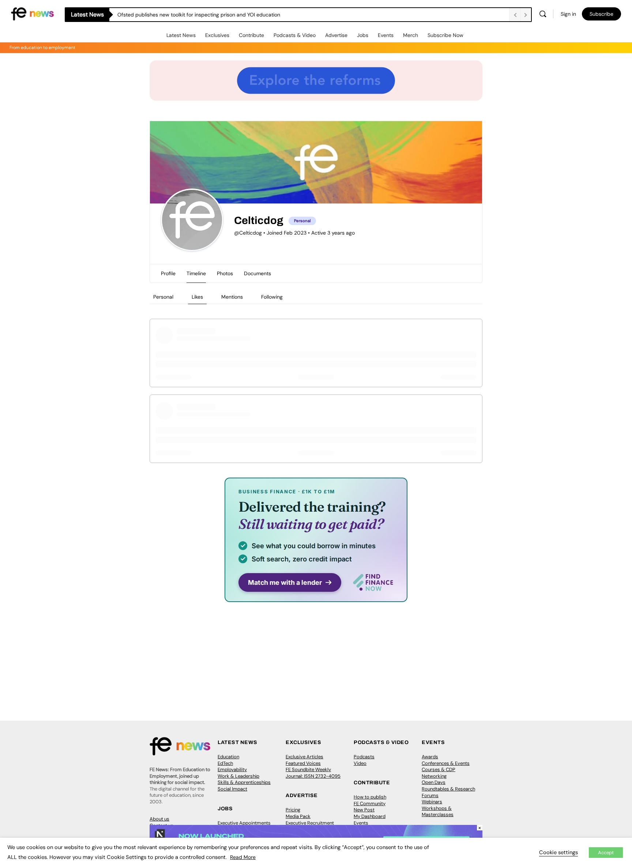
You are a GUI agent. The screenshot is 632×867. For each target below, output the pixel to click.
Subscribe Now (445, 35)
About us (159, 819)
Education (228, 757)
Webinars (432, 802)
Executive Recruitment (310, 823)
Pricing (293, 810)
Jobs (362, 35)
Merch (410, 35)
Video (360, 763)
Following (272, 297)
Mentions (232, 297)
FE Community (369, 803)
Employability (232, 769)
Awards (430, 757)
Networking (434, 776)
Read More (243, 857)
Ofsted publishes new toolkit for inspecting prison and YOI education (198, 14)
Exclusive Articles (304, 757)
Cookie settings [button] (558, 852)
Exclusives (217, 35)
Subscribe (601, 14)
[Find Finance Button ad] (316, 597)
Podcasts (364, 757)
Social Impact (232, 789)
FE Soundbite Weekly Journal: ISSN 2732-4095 (313, 772)
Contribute (251, 35)
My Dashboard (369, 816)
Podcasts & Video (295, 35)
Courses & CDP (438, 769)
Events (386, 35)
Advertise (336, 35)
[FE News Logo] (32, 13)
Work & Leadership (238, 776)
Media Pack (298, 816)
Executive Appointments (244, 823)
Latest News (181, 35)
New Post (364, 810)
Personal (163, 297)
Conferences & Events (446, 763)
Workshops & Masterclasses (438, 811)
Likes (197, 297)
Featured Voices (303, 763)
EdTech (225, 763)
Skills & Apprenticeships (244, 782)
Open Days (433, 782)
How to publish (370, 797)
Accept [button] (606, 852)
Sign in (568, 14)
